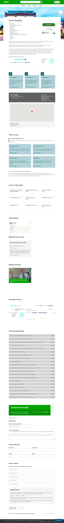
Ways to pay (12, 29)
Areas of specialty (14, 30)
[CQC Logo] (13, 224)
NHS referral (13, 480)
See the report (12, 231)
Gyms (29, 5)
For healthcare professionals (20, 520)
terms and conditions (21, 513)
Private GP (12, 26)
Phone (23, 495)
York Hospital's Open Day (18, 242)
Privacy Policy (28, 501)
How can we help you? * (14, 430)
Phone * (34, 453)
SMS (18, 495)
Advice (40, 5)
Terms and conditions (43, 521)
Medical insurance (14, 476)
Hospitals (23, 5)
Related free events (14, 33)
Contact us (12, 37)
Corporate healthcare (29, 520)
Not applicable (14, 484)
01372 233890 (45, 412)
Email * (10, 453)
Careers (14, 520)
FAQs (11, 36)
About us (5, 520)
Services (34, 5)
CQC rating (12, 31)
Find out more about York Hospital (16, 56)
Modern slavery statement (38, 520)
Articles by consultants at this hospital (18, 34)
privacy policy (31, 513)
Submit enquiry (50, 513)
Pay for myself (14, 469)
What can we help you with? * (15, 424)
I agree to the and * (22, 513)
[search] (31, 2)
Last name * (35, 447)
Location (12, 27)
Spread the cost (14, 473)
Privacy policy (50, 521)
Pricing (11, 38)
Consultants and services (15, 25)
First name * (11, 447)
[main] (32, 263)
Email (13, 495)
